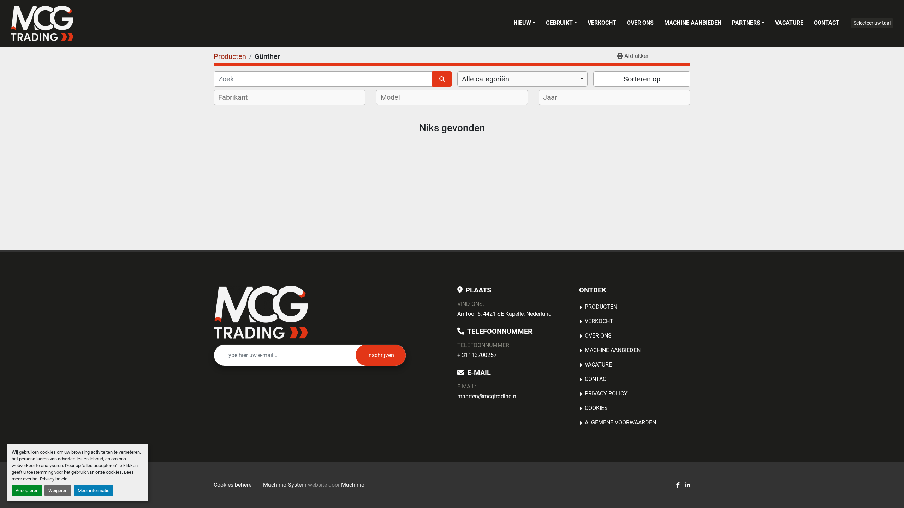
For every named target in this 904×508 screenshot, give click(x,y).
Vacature (789, 22)
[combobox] (522, 79)
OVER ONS (640, 22)
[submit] (442, 79)
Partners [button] (746, 22)
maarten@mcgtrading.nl (487, 396)
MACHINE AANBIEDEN (692, 22)
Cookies (596, 408)
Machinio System (285, 485)
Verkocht (602, 22)
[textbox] (237, 97)
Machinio (352, 485)
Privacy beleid (53, 479)
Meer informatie (93, 490)
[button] (524, 23)
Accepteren (27, 490)
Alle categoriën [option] (485, 79)
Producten (601, 306)
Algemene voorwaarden (620, 422)
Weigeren (57, 490)
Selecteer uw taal (872, 23)
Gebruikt (559, 22)
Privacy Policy (606, 393)
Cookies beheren (234, 485)
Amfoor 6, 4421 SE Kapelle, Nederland (504, 313)
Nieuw (522, 22)
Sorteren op (642, 79)
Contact (826, 22)
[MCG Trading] (261, 312)
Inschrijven (380, 355)
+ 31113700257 (477, 355)
